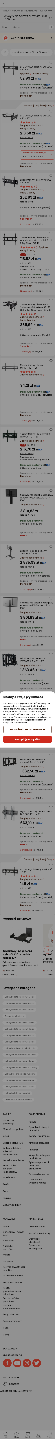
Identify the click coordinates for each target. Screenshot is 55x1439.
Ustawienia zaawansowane (27, 729)
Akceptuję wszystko (27, 739)
